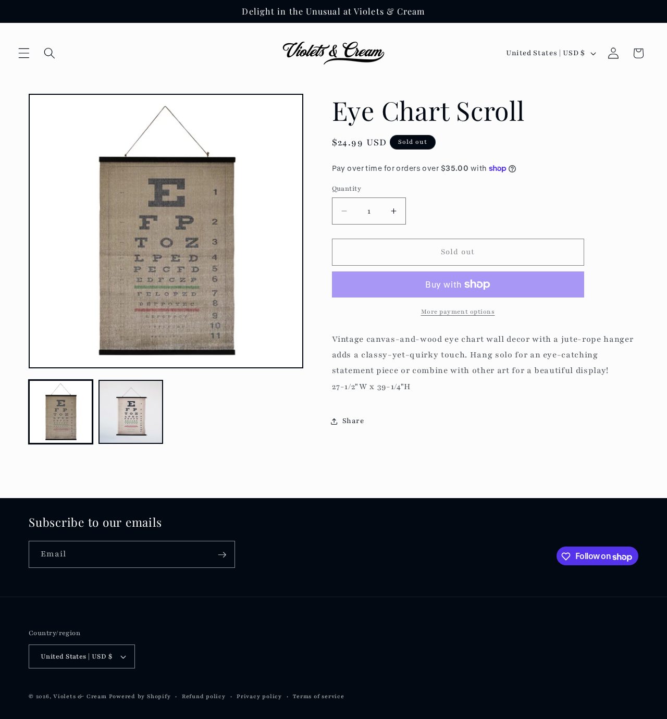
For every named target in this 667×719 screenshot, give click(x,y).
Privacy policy (259, 696)
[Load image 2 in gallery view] (130, 412)
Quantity (347, 188)
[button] (23, 53)
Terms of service (318, 696)
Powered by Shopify (140, 696)
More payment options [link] (458, 311)
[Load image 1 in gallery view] (61, 412)
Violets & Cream (80, 696)
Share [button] (353, 421)
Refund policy (204, 696)
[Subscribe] (221, 554)
